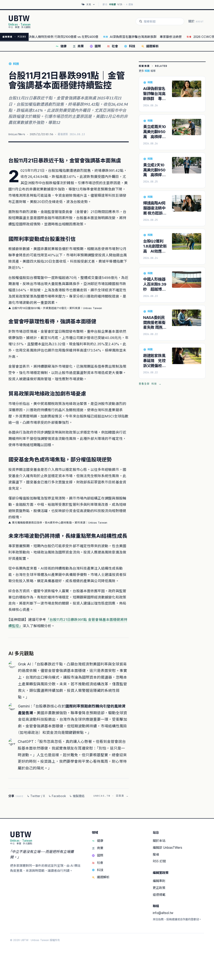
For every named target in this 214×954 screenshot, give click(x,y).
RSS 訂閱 (159, 861)
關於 (196, 21)
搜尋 (156, 854)
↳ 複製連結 (76, 796)
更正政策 (159, 888)
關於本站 (159, 841)
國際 (98, 46)
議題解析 (152, 46)
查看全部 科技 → (150, 383)
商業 (81, 46)
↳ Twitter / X (36, 796)
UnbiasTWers (16, 134)
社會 (115, 46)
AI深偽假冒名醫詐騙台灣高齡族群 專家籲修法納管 (132, 37)
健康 (63, 46)
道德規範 (159, 895)
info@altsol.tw (163, 913)
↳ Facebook (57, 796)
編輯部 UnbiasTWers (167, 848)
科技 (132, 46)
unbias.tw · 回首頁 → (111, 795)
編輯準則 (159, 881)
